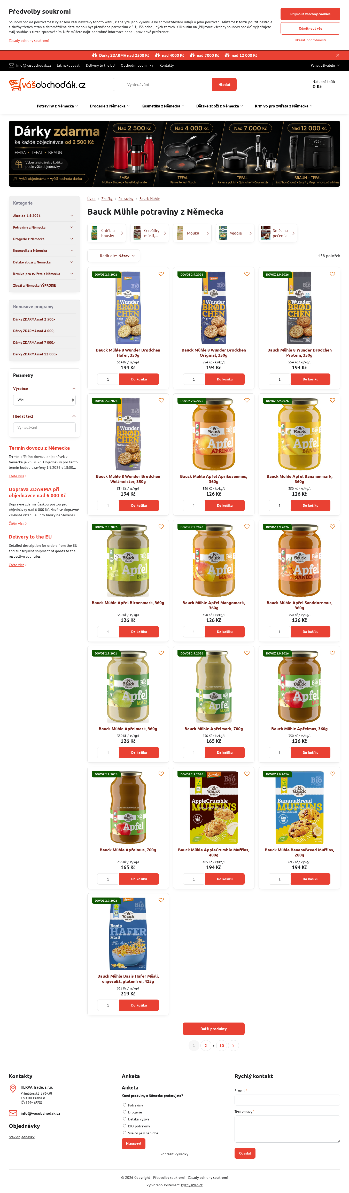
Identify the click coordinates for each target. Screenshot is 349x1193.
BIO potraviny (138, 1126)
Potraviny (135, 1105)
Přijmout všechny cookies (310, 14)
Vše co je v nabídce (142, 1133)
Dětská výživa (138, 1119)
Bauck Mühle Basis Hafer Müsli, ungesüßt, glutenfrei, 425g (128, 978)
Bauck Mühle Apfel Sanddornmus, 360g (299, 605)
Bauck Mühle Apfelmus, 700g (128, 849)
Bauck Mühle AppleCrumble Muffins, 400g (213, 852)
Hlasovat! (133, 1143)
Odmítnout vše (310, 28)
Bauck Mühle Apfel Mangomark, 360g (213, 605)
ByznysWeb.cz (192, 1185)
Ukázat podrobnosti (310, 40)
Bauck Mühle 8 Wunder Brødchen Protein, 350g (299, 352)
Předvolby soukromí (169, 1177)
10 (221, 1045)
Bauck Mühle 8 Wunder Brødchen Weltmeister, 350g (128, 478)
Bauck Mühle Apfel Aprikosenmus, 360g (213, 478)
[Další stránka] (233, 1045)
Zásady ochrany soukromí (208, 1177)
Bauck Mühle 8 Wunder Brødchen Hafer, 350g (128, 352)
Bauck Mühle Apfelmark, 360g (128, 728)
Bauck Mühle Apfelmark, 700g (213, 728)
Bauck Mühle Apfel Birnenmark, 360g (128, 602)
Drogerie (134, 1112)
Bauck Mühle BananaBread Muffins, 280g (299, 852)
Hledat (224, 84)
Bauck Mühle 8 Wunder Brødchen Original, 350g (214, 352)
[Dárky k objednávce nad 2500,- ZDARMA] (174, 154)
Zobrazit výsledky (174, 1154)
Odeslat (245, 1153)
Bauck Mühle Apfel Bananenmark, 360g (299, 478)
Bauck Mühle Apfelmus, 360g (299, 728)
